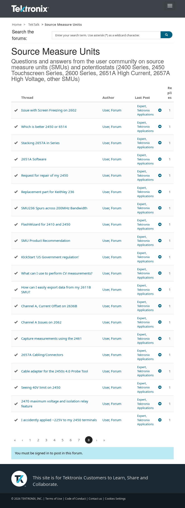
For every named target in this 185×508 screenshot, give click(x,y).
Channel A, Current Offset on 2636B (49, 306)
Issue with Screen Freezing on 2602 (48, 110)
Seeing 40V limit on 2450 (40, 387)
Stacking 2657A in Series (40, 143)
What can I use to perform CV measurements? (56, 273)
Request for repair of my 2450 (44, 175)
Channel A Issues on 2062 (41, 322)
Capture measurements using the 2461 (51, 338)
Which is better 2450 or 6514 (44, 126)
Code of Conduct (75, 499)
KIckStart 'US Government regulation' (50, 257)
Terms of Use (53, 499)
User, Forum (111, 110)
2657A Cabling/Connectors (42, 354)
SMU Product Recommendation (45, 240)
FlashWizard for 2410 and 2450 (45, 224)
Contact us (95, 499)
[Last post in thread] (160, 110)
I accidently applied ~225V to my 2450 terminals (59, 420)
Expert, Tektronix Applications (145, 110)
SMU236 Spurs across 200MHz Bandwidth (54, 208)
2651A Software (33, 159)
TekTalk (33, 24)
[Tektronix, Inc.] (30, 7)
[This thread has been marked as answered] (16, 110)
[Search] (166, 34)
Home (16, 24)
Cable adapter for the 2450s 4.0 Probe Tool (54, 371)
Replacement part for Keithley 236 (47, 191)
